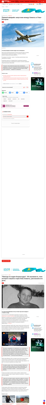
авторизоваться (9, 114)
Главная (3, 6)
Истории (12, 1)
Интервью (22, 1)
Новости (9, 1)
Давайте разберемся (17, 1)
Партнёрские (32, 1)
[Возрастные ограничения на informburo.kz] (38, 1)
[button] (40, 4)
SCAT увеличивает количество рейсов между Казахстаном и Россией (15, 77)
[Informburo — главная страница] (5, 1)
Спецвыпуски (27, 1)
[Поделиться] (44, 403)
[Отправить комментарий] (27, 116)
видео (10, 281)
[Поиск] (40, 1)
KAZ (43, 1)
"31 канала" (10, 329)
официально (10, 15)
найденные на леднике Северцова (8, 322)
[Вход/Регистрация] (41, 1)
